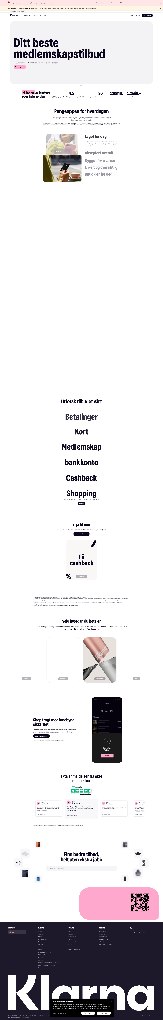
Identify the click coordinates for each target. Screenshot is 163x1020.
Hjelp (45, 15)
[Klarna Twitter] (140, 932)
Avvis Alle (88, 1013)
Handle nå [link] (81, 503)
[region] (82, 1008)
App (41, 15)
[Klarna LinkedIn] (135, 932)
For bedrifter (20, 11)
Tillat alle (104, 1013)
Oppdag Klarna (27, 15)
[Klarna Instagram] (144, 932)
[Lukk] (112, 1001)
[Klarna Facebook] (131, 932)
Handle (36, 15)
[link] (26, 660)
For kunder (13, 11)
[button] (161, 3)
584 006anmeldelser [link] (85, 794)
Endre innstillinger (59, 1013)
